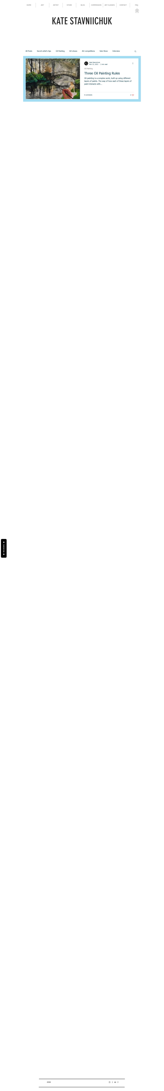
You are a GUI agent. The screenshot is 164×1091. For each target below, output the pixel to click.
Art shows (73, 51)
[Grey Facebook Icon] (112, 1082)
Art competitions (88, 51)
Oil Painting (60, 51)
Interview (116, 51)
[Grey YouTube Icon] (115, 1082)
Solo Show (104, 51)
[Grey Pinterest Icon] (118, 1082)
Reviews (3, 548)
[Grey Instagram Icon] (110, 1082)
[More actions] (133, 63)
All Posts (29, 51)
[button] (137, 11)
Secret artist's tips (44, 51)
